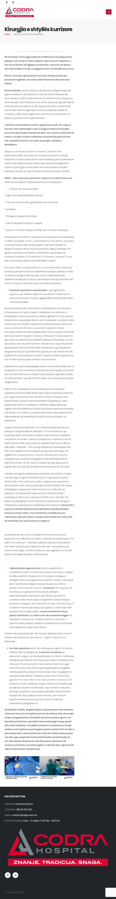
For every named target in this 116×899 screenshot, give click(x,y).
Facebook (8, 875)
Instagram (15, 875)
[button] (108, 12)
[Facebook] (7, 2)
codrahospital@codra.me (24, 815)
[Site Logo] (20, 12)
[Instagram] (13, 2)
